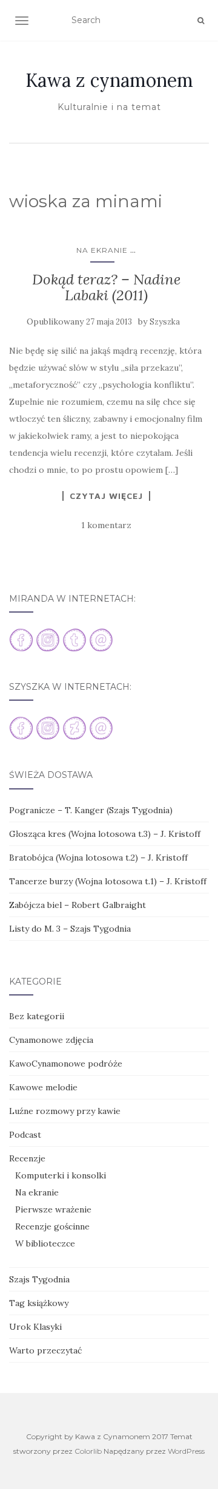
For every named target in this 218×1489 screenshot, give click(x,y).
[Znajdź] (201, 21)
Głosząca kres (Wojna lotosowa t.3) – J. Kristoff (104, 833)
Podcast (25, 1134)
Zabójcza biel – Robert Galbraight (77, 904)
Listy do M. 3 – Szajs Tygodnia (70, 928)
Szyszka (165, 322)
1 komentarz (106, 525)
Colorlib (88, 1451)
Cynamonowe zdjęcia (51, 1039)
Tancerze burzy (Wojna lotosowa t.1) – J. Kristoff (107, 881)
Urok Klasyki (35, 1326)
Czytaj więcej (106, 496)
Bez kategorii (36, 1016)
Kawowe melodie (43, 1087)
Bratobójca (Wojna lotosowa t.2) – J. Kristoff (98, 857)
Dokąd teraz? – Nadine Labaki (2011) (106, 287)
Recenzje (27, 1158)
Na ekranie (102, 250)
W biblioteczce (45, 1243)
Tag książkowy (38, 1303)
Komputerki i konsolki (60, 1175)
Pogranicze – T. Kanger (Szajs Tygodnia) (91, 810)
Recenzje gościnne (52, 1226)
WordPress (186, 1451)
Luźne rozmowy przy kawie (65, 1111)
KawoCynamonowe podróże (65, 1063)
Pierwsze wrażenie (53, 1209)
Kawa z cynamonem (109, 80)
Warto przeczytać (45, 1350)
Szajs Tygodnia (39, 1279)
